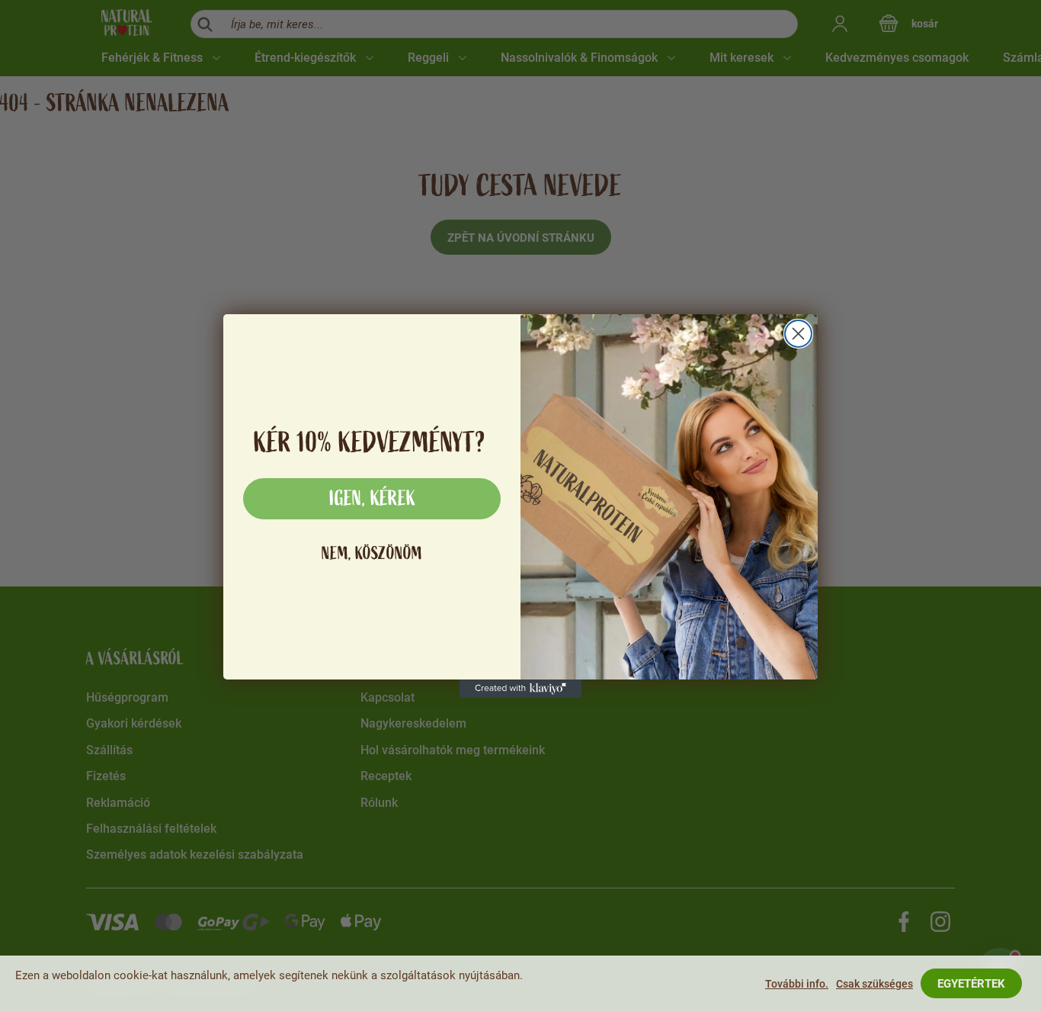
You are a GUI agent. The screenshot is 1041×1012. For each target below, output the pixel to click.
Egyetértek (971, 984)
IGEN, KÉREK (372, 499)
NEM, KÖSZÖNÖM (372, 553)
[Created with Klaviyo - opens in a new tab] (520, 688)
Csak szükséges (874, 984)
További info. (796, 984)
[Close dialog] (798, 333)
